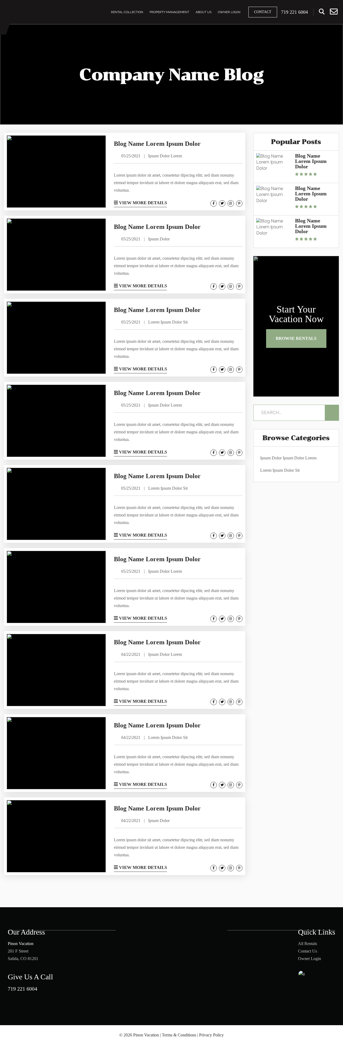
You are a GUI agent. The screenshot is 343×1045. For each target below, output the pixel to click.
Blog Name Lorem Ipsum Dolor (311, 161)
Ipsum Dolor (271, 458)
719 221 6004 (22, 989)
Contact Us (307, 951)
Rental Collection (127, 12)
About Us (203, 12)
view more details (142, 202)
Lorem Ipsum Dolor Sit (280, 470)
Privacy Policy (211, 1035)
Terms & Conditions (179, 1035)
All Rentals (307, 943)
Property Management (169, 12)
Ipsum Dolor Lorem (299, 458)
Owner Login (229, 12)
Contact (262, 12)
